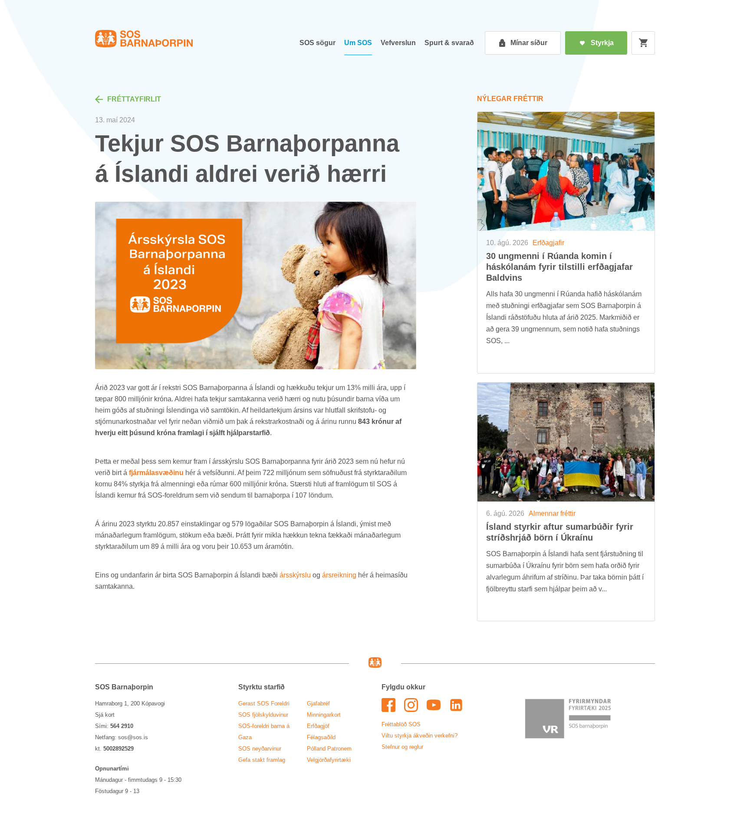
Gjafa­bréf (318, 703)
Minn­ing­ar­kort (324, 715)
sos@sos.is (133, 737)
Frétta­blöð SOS (401, 724)
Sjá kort (105, 715)
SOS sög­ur (317, 42)
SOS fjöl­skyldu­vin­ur (263, 715)
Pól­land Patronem (329, 748)
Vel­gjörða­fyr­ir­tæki (329, 760)
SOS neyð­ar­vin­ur (259, 748)
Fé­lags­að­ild (321, 737)
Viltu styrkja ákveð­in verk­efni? (419, 735)
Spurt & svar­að (449, 42)
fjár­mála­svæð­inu (156, 472)
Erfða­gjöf (318, 726)
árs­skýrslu (295, 575)
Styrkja (602, 42)
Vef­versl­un (398, 42)
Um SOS (358, 42)
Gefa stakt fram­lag (261, 760)
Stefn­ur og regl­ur (402, 747)
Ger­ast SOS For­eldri (263, 703)
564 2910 (121, 726)
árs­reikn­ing (339, 575)
